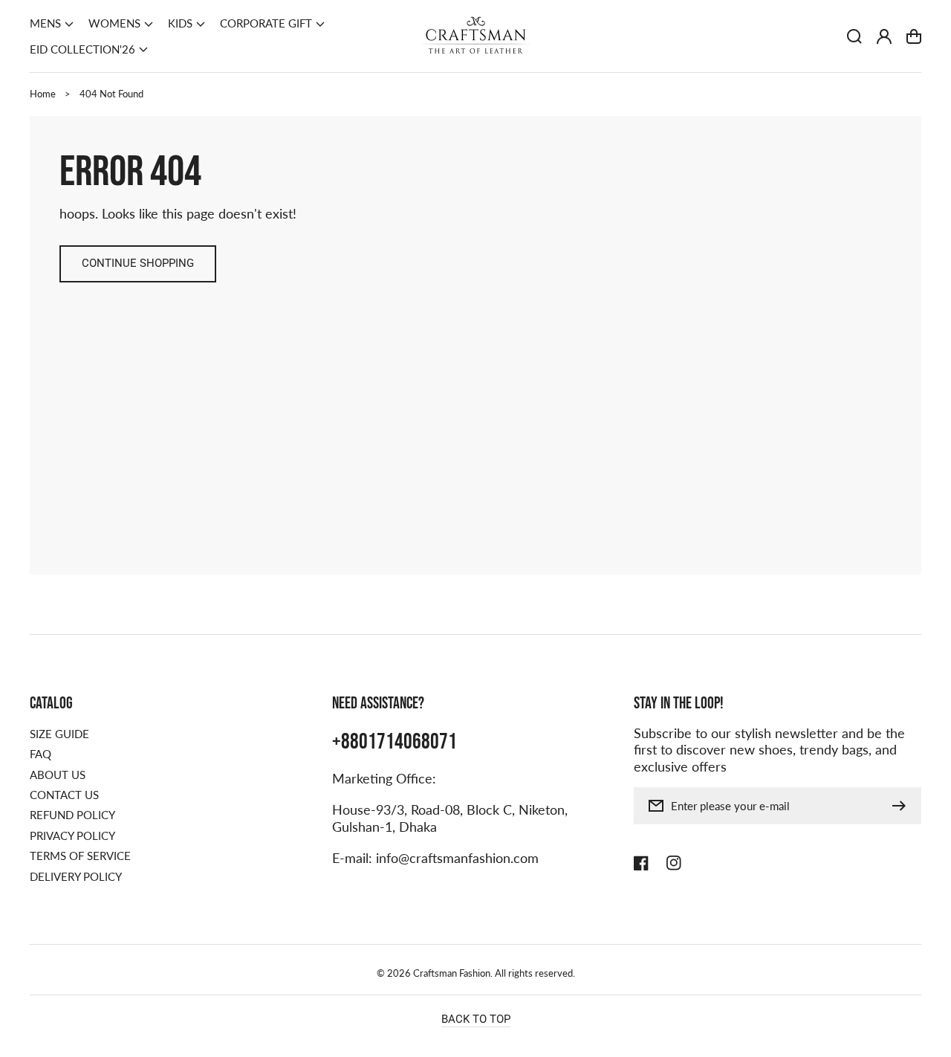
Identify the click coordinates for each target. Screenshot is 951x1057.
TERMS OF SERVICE (80, 855)
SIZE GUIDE (59, 733)
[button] (51, 23)
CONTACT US (64, 794)
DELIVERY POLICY (76, 876)
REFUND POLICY (72, 814)
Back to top (475, 1019)
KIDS (180, 23)
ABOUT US (57, 774)
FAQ (40, 753)
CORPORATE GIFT (266, 23)
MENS (45, 23)
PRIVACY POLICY (72, 835)
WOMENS (114, 23)
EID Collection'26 (82, 49)
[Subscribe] (902, 805)
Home (43, 94)
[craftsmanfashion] (475, 36)
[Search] (854, 36)
